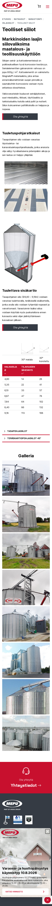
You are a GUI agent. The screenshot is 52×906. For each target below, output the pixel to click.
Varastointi (35, 19)
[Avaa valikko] (47, 6)
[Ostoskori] (39, 6)
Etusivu (6, 19)
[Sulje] (47, 831)
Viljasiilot (8, 23)
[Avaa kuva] (26, 478)
